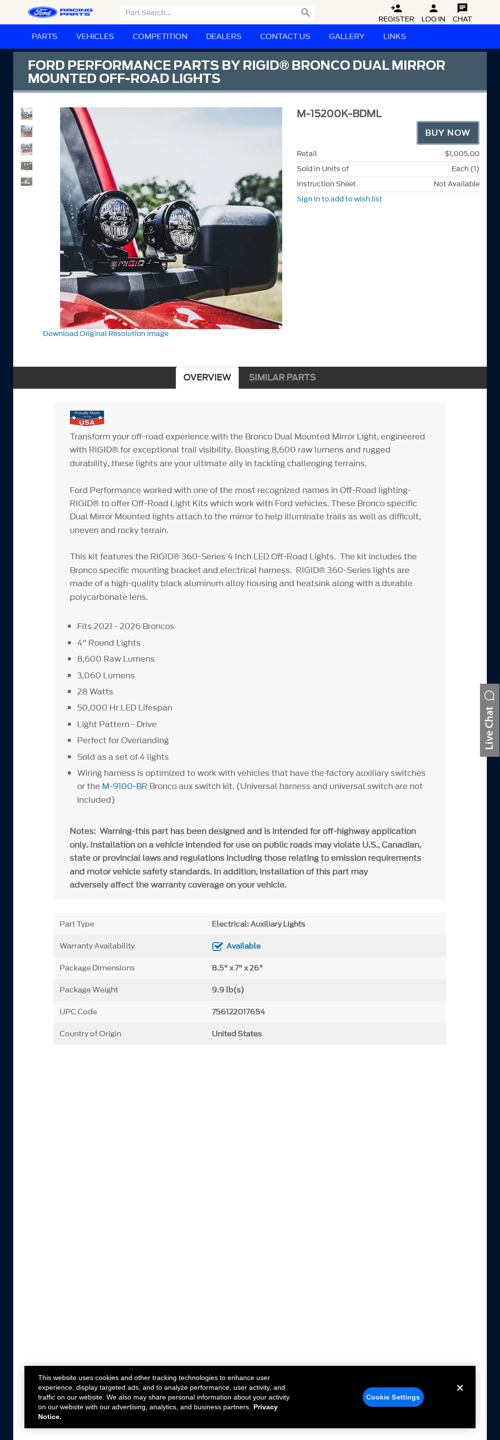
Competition (160, 36)
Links (394, 36)
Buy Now (448, 132)
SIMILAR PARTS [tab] (282, 378)
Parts (45, 36)
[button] (490, 720)
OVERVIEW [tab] (207, 378)
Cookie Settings (393, 1397)
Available (244, 946)
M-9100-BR (124, 786)
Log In (433, 13)
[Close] (460, 1395)
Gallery (347, 36)
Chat (462, 13)
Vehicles (95, 36)
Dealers (224, 36)
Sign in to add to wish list (339, 199)
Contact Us (285, 36)
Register (396, 13)
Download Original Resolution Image (105, 334)
